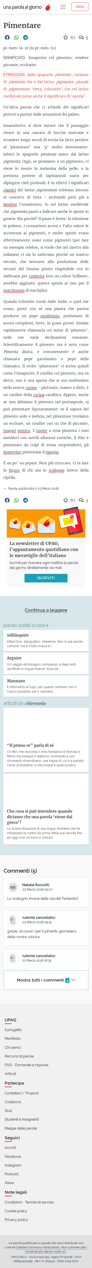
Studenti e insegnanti (22, 1119)
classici (9, 190)
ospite (41, 430)
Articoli (10, 1074)
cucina (31, 387)
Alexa (9, 1183)
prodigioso (49, 316)
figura (14, 470)
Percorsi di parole (19, 1056)
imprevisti (12, 452)
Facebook (13, 1156)
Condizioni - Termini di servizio (29, 1202)
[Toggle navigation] (63, 6)
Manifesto (13, 1038)
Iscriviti (10, 1147)
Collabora (13, 1102)
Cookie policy (16, 1211)
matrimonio (14, 290)
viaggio (52, 452)
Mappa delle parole (21, 1128)
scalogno (57, 470)
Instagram (13, 1165)
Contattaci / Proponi (21, 1093)
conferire (37, 276)
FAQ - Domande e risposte (26, 1065)
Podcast (11, 1174)
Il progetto (13, 1030)
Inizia (80, 6)
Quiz (8, 1111)
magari (9, 430)
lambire (10, 204)
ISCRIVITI (46, 578)
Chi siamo (13, 1047)
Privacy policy (16, 1220)
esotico (23, 430)
